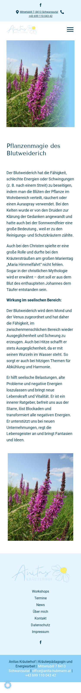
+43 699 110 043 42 (40, 16)
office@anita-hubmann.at (51, 671)
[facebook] (40, 5)
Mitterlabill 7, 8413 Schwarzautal (39, 11)
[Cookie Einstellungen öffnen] (7, 687)
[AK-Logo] (40, 566)
